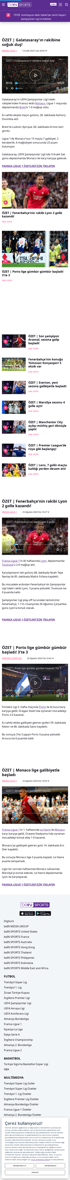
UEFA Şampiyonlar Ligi (17, 1003)
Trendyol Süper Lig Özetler (20, 1088)
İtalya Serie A (12, 1034)
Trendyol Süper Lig (15, 982)
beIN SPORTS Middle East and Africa (26, 968)
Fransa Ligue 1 (9, 50)
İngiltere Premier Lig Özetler (21, 1099)
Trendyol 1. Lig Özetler (17, 1094)
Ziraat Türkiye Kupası (17, 992)
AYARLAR (35, 1172)
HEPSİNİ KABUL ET (19, 1166)
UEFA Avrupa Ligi (14, 1008)
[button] (19, 5)
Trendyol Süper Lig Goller (19, 1083)
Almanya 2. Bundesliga (18, 1045)
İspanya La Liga (13, 1029)
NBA (6, 1069)
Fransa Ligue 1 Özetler (17, 1109)
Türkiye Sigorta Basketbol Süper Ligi (26, 1064)
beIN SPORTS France (16, 937)
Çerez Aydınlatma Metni (40, 1160)
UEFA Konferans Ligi (16, 1013)
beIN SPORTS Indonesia (18, 963)
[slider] (35, 83)
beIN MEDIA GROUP (16, 926)
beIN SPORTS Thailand (17, 952)
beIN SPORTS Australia (18, 942)
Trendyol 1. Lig (13, 987)
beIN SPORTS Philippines (19, 957)
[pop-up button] (57, 88)
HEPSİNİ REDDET (50, 1166)
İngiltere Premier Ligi (17, 998)
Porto (42, 707)
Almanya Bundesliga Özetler (21, 1104)
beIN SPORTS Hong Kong (19, 947)
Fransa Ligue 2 (13, 1050)
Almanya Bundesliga (16, 1019)
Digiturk (9, 921)
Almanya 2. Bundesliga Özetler (22, 1115)
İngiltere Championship (18, 1040)
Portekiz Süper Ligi (12, 658)
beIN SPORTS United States (20, 931)
